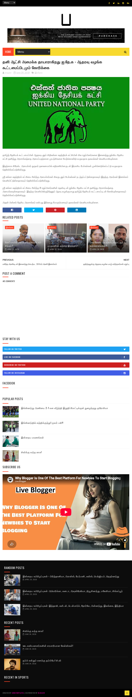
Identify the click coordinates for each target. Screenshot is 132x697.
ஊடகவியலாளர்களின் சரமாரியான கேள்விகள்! (48, 645)
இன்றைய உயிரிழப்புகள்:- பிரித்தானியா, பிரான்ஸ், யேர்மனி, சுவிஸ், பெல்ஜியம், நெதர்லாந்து (71, 576)
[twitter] (114, 3)
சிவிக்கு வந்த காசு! (31, 452)
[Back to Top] (127, 693)
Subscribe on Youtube (15, 365)
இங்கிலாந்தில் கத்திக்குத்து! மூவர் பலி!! (42, 422)
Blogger (41, 693)
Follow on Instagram (14, 373)
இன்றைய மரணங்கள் (32, 437)
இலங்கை (39, 72)
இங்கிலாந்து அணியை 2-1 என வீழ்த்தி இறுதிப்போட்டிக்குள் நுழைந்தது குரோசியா (64, 408)
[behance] (128, 3)
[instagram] (123, 3)
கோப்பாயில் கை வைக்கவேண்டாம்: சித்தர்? (23, 243)
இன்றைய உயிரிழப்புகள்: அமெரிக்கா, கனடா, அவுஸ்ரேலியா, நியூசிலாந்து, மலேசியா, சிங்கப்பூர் (73, 591)
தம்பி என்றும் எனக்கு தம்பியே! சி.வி (42, 660)
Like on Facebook (12, 357)
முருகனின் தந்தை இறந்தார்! (63, 245)
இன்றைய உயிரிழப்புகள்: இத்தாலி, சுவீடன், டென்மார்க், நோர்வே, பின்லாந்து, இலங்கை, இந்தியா (73, 605)
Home (8, 52)
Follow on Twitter (13, 349)
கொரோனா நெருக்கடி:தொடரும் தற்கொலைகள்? (106, 243)
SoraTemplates (18, 693)
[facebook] (109, 3)
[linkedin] (118, 3)
